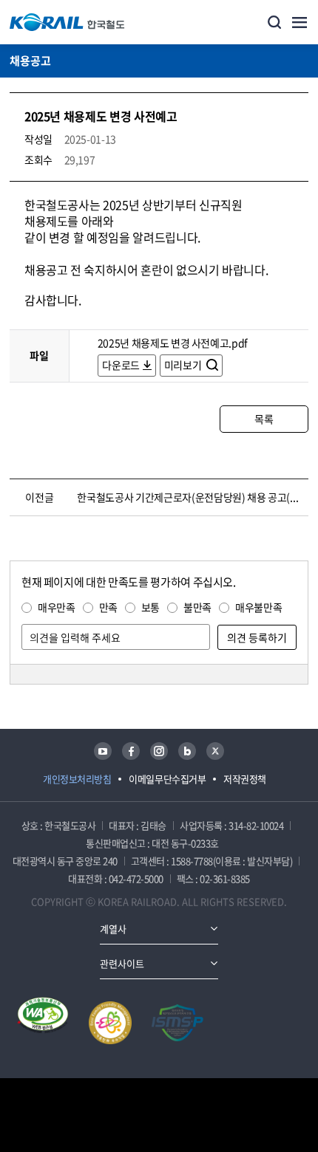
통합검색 (274, 22)
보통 (150, 607)
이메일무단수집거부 (167, 779)
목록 (263, 418)
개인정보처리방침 (77, 779)
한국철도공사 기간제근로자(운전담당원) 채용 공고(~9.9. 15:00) (189, 497)
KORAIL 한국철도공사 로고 (67, 22)
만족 (108, 607)
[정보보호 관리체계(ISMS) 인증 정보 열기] (177, 1023)
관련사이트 (122, 963)
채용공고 (30, 60)
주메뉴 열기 (299, 22)
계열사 (113, 929)
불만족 (197, 607)
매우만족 (56, 607)
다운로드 (121, 364)
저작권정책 (244, 779)
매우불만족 (258, 607)
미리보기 (183, 364)
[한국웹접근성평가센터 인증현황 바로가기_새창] (43, 1023)
